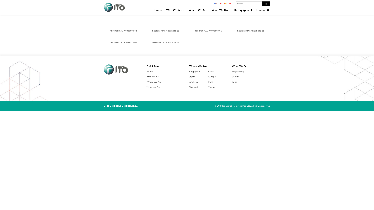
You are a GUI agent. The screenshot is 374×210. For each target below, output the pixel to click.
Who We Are (174, 10)
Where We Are (198, 10)
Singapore (194, 71)
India (210, 82)
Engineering (238, 71)
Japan (192, 76)
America (193, 82)
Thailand (193, 87)
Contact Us (263, 10)
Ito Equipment (243, 10)
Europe (212, 76)
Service (235, 76)
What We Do (220, 10)
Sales (234, 82)
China (211, 71)
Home (158, 10)
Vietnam (212, 87)
